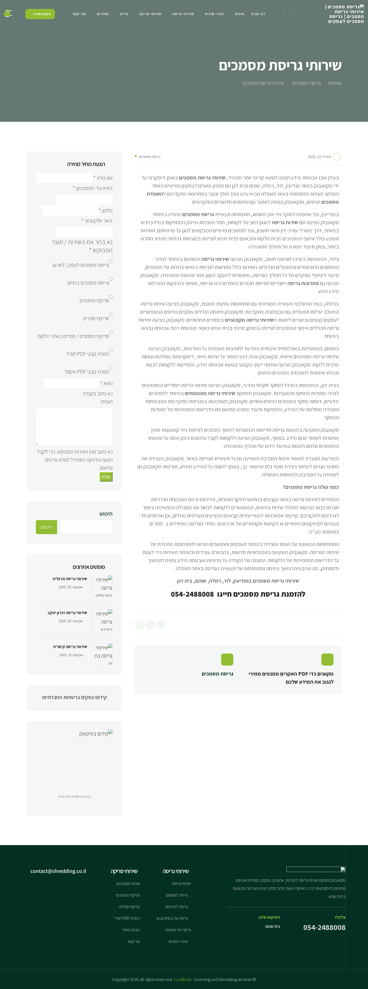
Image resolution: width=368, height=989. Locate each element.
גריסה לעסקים (177, 895)
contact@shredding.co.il (58, 870)
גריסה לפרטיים (176, 907)
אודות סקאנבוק (128, 883)
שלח (106, 476)
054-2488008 (324, 927)
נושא (106, 383)
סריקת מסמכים (94, 300)
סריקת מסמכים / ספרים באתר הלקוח (73, 336)
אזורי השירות (178, 941)
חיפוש (106, 514)
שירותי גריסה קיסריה (70, 646)
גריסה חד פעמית (178, 930)
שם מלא (103, 177)
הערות (106, 401)
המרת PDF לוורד (127, 918)
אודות (239, 13)
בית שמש (272, 926)
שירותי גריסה (183, 13)
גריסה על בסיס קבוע (172, 918)
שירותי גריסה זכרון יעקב (67, 612)
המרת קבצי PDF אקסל (87, 371)
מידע (124, 13)
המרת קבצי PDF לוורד (87, 353)
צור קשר (79, 13)
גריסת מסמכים (150, 156)
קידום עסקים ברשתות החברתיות (74, 697)
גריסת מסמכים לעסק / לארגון (81, 264)
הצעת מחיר (131, 930)
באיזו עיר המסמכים (92, 188)
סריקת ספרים (96, 318)
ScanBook (182, 979)
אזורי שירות (214, 13)
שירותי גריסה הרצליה (70, 578)
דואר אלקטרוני (97, 220)
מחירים (103, 13)
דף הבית (258, 13)
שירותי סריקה (150, 13)
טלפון (106, 210)
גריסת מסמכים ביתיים (88, 282)
